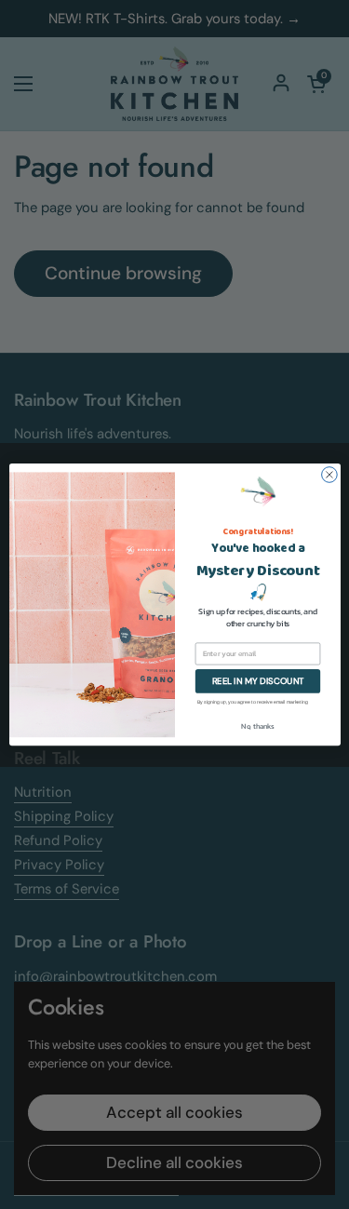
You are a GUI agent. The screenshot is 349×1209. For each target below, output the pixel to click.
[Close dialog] (329, 475)
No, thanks (257, 726)
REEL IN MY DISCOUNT (257, 681)
